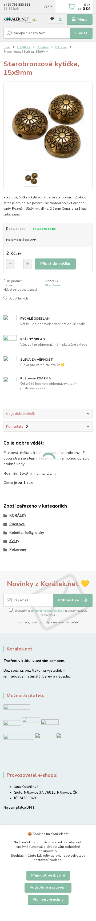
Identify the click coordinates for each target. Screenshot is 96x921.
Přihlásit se (69, 600)
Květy (14, 541)
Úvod (6, 47)
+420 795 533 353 (16, 5)
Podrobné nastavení (48, 887)
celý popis (11, 214)
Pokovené (61, 47)
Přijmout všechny (48, 899)
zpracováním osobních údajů (47, 610)
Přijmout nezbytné (48, 875)
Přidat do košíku (55, 263)
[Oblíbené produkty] (52, 19)
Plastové (43, 47)
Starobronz (53, 285)
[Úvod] (22, 19)
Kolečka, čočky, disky (26, 532)
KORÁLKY (23, 47)
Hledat (81, 33)
